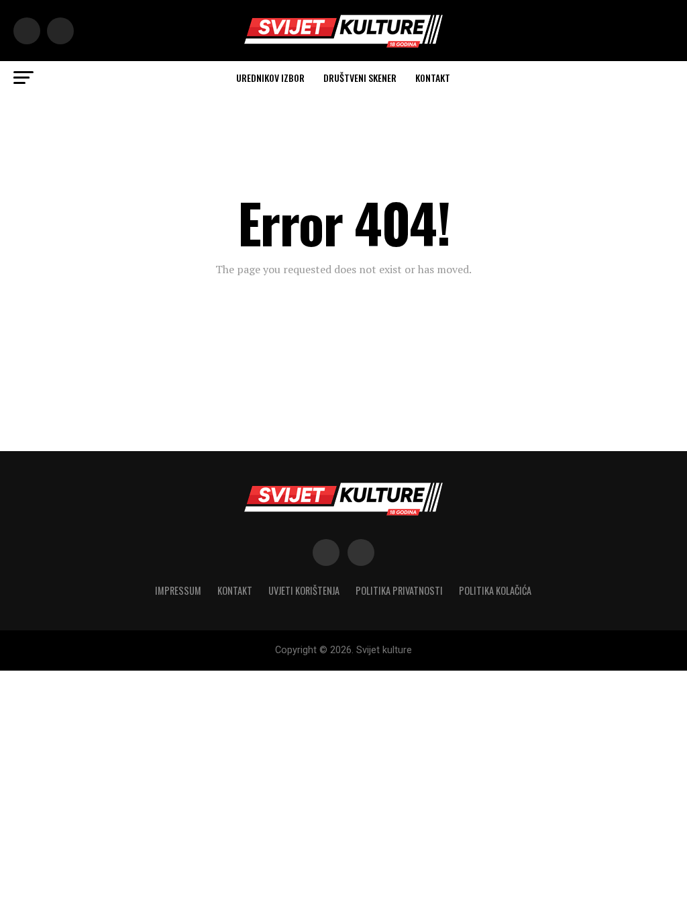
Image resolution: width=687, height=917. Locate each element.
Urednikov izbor (270, 77)
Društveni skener (360, 77)
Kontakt (432, 77)
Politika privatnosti (399, 590)
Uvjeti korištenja (303, 590)
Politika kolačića (495, 590)
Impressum (178, 590)
